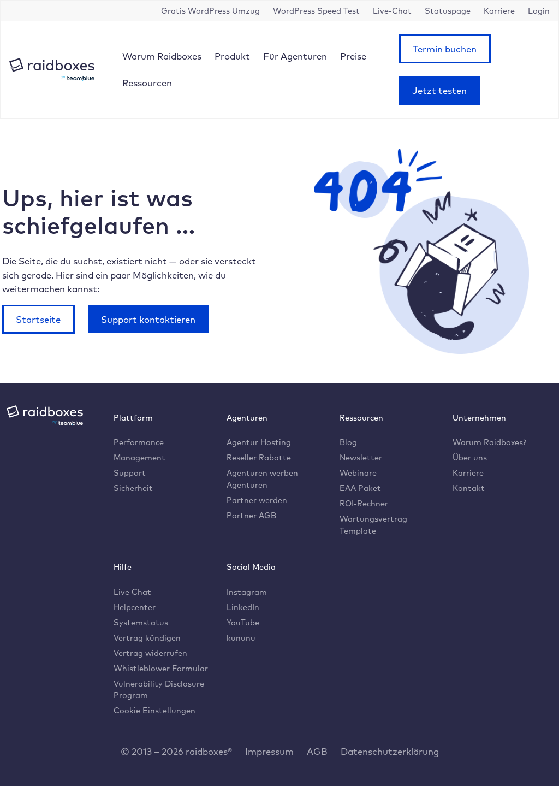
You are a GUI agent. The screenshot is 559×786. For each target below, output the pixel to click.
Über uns (470, 457)
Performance (139, 442)
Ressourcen (147, 82)
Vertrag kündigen (147, 638)
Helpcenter (135, 607)
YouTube (243, 622)
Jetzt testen (439, 90)
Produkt (232, 56)
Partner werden (257, 500)
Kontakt (469, 488)
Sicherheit (133, 488)
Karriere (468, 473)
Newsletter (361, 457)
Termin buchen (445, 49)
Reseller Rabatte (259, 457)
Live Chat (132, 592)
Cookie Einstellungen (154, 710)
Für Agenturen (295, 56)
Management (139, 457)
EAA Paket (360, 488)
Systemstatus (141, 622)
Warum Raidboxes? (489, 442)
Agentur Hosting (259, 442)
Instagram (247, 592)
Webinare (358, 473)
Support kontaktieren (148, 319)
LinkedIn (243, 607)
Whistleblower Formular (161, 668)
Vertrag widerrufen (150, 653)
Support (130, 473)
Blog (348, 442)
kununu (241, 638)
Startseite (38, 319)
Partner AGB (251, 515)
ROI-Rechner (364, 503)
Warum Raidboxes (161, 56)
